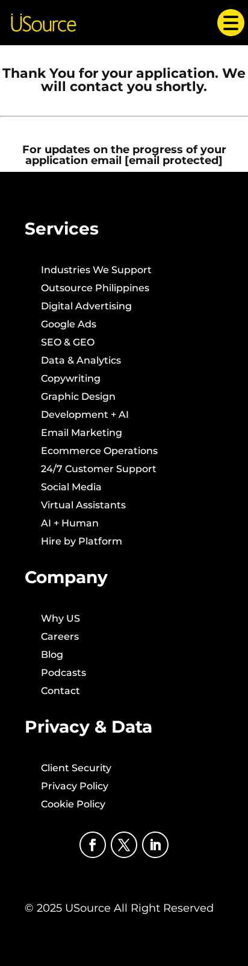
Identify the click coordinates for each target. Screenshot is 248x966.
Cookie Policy (73, 805)
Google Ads (68, 325)
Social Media (71, 488)
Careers (60, 637)
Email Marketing (81, 433)
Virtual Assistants (83, 506)
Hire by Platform (81, 542)
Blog (52, 655)
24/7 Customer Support (99, 470)
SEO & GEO (68, 343)
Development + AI (85, 415)
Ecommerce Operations (99, 451)
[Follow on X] (124, 845)
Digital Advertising (86, 307)
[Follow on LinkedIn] (155, 845)
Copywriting (71, 379)
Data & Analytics (81, 361)
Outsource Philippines (95, 289)
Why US (60, 619)
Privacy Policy (74, 787)
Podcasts (63, 673)
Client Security (76, 769)
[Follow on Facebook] (92, 845)
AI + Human (70, 524)
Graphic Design (78, 397)
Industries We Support (96, 271)
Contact (60, 691)
